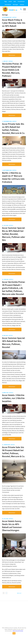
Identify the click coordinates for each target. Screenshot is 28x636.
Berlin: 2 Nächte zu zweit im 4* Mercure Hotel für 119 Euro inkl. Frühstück (13, 177)
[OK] (26, 631)
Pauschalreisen (21, 1)
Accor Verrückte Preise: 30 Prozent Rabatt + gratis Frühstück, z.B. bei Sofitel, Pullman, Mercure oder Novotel (13, 288)
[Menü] (24, 9)
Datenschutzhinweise (18, 630)
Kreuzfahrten (8, 4)
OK (14, 633)
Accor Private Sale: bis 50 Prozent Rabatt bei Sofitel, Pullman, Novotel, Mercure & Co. (13, 452)
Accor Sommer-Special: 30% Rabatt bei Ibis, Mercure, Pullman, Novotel (13, 343)
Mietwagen (15, 4)
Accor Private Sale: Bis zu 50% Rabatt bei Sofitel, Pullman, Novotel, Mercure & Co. (13, 128)
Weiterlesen (12, 55)
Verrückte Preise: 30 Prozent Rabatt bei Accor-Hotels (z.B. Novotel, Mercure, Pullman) (12, 69)
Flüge (5, 1)
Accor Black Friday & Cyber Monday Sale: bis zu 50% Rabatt (13, 22)
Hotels (10, 1)
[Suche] (20, 9)
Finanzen (22, 4)
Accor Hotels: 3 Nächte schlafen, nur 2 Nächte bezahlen (13, 398)
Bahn (15, 1)
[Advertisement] (14, 614)
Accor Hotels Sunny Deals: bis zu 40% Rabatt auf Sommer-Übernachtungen (12, 526)
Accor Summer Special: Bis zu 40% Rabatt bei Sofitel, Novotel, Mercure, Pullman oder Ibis (13, 233)
